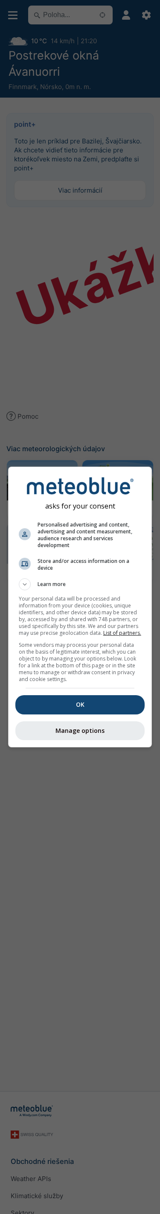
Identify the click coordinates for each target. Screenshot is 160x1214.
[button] (80, 584)
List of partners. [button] (122, 633)
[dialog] (80, 607)
